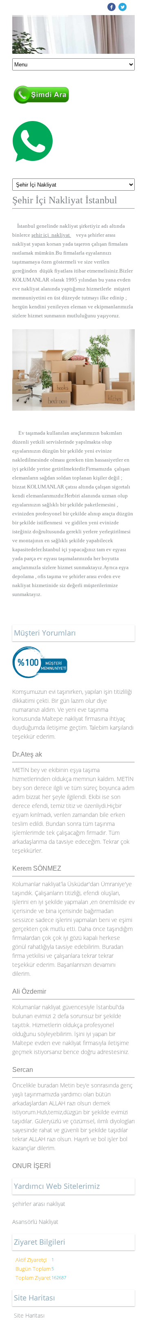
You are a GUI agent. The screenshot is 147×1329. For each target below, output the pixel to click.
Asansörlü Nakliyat (36, 1222)
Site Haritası (29, 1315)
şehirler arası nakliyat (38, 1204)
